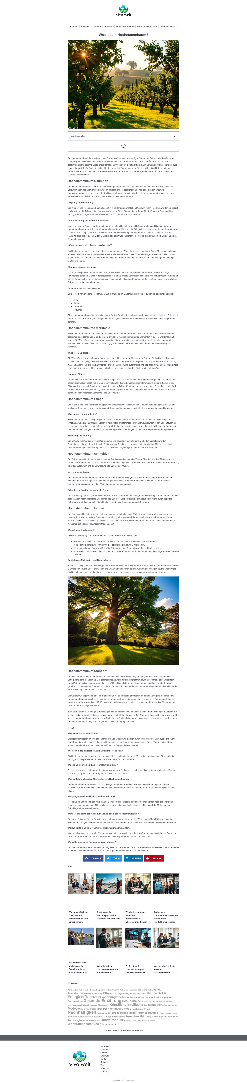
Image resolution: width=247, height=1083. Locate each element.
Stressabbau (118, 1016)
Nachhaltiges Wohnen (141, 1009)
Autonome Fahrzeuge (128, 990)
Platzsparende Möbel (123, 1012)
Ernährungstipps (162, 997)
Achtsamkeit (73, 990)
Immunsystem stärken (162, 1001)
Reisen (147, 26)
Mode (118, 26)
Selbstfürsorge (76, 1016)
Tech (155, 26)
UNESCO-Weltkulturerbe (135, 1020)
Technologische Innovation (164, 1016)
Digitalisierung (95, 993)
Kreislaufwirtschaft (89, 1005)
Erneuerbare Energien (143, 997)
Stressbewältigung (138, 1016)
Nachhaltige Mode (119, 1008)
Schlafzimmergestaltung (168, 1013)
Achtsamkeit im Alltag (89, 990)
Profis (139, 26)
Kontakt (173, 26)
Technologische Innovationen (84, 1020)
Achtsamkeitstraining (109, 990)
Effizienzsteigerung (116, 993)
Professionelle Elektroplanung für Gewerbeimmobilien (136, 969)
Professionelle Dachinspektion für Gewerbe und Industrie (108, 915)
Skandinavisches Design (97, 1016)
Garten (107, 1030)
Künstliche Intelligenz (126, 1004)
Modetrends (76, 1008)
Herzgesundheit (145, 1001)
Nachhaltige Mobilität (96, 1009)
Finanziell (85, 26)
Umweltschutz (112, 1020)
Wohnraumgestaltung (83, 1024)
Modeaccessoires (169, 1005)
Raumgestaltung (147, 1012)
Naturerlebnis (103, 1013)
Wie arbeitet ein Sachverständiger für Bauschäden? (107, 969)
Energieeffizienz (82, 997)
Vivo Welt (74, 26)
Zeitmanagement (108, 1024)
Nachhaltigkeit (82, 1012)
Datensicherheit (144, 990)
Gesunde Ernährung (102, 1000)
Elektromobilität (156, 993)
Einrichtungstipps (138, 994)
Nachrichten (129, 26)
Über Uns (104, 1068)
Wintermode (150, 1020)
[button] (175, 136)
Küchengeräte (103, 1005)
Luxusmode (152, 1004)
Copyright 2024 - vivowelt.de (123, 1080)
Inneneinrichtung (74, 1005)
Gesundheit (97, 26)
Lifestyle (109, 26)
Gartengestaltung (75, 1001)
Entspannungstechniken (114, 997)
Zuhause (163, 26)
